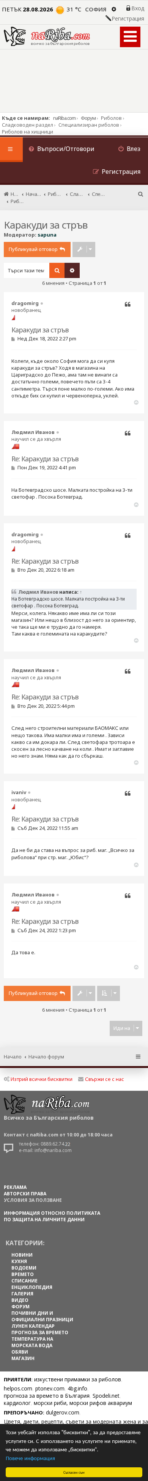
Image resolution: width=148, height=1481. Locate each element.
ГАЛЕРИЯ (22, 1293)
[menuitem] (61, 149)
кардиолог (17, 1402)
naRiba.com (64, 117)
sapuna (47, 234)
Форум (88, 117)
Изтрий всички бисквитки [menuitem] (41, 1079)
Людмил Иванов (33, 432)
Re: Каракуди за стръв (44, 458)
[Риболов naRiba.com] (47, 36)
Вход (137, 8)
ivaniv (18, 792)
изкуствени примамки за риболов (77, 1379)
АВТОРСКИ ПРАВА (25, 1193)
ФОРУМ (20, 1306)
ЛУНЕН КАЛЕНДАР (33, 1326)
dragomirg (25, 303)
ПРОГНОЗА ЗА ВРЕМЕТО (39, 1332)
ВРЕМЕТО (22, 1274)
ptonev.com (50, 1388)
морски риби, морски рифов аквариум (83, 1402)
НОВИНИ (22, 1255)
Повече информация (30, 1458)
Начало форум (46, 1056)
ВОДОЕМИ (23, 1268)
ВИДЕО (19, 1300)
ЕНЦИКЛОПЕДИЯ (31, 1287)
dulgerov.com (62, 1412)
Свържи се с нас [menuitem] (104, 1079)
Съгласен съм (74, 1472)
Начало (13, 1056)
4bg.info (77, 1388)
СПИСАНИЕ (24, 1281)
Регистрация (128, 19)
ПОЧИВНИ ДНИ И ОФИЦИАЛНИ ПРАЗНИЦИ (42, 1316)
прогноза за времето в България (47, 1395)
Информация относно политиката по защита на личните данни (52, 1216)
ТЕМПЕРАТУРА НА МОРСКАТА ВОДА (32, 1342)
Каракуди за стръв (46, 225)
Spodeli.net (106, 1395)
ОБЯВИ (19, 1352)
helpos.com (18, 1388)
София (96, 9)
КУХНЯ (19, 1261)
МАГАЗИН (23, 1358)
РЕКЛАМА (15, 1187)
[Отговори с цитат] (128, 305)
